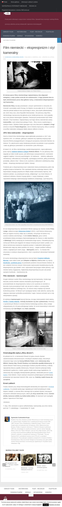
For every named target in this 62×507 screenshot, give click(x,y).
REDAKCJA (32, 6)
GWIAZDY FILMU (8, 31)
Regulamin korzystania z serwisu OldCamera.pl (15, 10)
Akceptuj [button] (46, 504)
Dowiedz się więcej (54, 504)
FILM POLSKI (49, 31)
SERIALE (20, 36)
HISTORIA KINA (21, 31)
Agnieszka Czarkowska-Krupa (14, 57)
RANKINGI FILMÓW (9, 36)
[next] (54, 465)
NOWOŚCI (39, 36)
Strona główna (15, 2)
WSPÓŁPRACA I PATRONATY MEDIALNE (14, 6)
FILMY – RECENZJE (36, 31)
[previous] (4, 465)
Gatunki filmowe (9, 40)
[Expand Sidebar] (59, 40)
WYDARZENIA (29, 36)
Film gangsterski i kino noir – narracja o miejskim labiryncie (11, 464)
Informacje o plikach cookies (29, 2)
